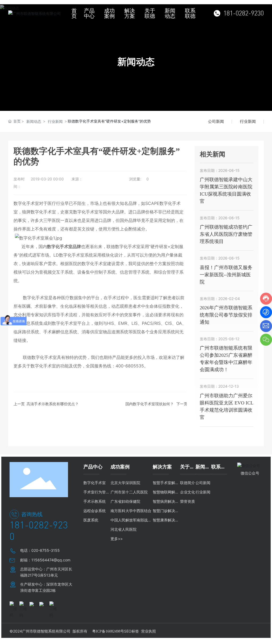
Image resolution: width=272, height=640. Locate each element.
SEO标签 (131, 631)
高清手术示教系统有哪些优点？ (53, 404)
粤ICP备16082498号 (108, 631)
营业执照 (148, 631)
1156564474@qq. (47, 560)
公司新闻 (216, 121)
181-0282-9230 (243, 13)
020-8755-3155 (45, 550)
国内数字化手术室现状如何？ (149, 404)
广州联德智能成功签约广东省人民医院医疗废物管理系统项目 (226, 234)
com (66, 560)
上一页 (19, 404)
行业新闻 (55, 121)
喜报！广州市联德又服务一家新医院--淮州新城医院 (226, 275)
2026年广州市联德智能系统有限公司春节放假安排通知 (226, 315)
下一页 (182, 404)
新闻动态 (33, 121)
